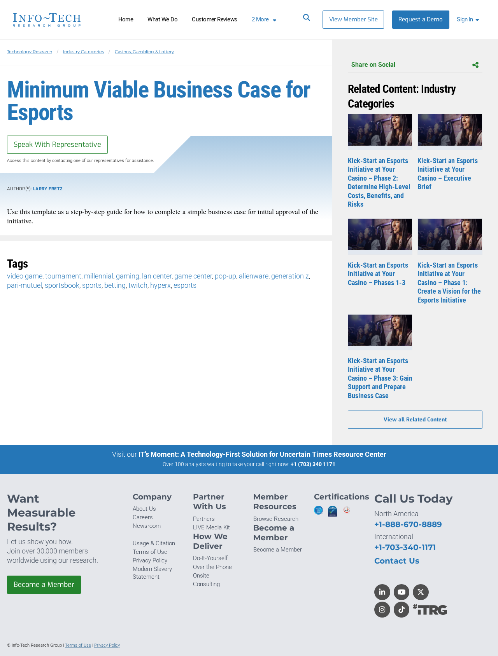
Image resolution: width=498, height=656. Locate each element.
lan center (157, 276)
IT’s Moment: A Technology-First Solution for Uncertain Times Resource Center (262, 454)
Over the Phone (212, 567)
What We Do (162, 19)
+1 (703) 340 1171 (313, 464)
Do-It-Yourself (210, 558)
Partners (204, 518)
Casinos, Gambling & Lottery (144, 51)
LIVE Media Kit (211, 527)
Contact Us (396, 561)
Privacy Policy (150, 560)
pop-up (225, 276)
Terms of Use (150, 551)
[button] (469, 19)
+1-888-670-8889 (408, 524)
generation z (290, 276)
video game (24, 276)
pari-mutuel (24, 285)
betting (115, 285)
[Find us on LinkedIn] (382, 592)
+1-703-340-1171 (405, 547)
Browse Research (275, 518)
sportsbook (62, 285)
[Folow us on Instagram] (382, 610)
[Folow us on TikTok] (402, 610)
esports (185, 285)
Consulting (206, 584)
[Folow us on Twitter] (421, 592)
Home (125, 19)
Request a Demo (420, 19)
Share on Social (373, 64)
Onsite (201, 575)
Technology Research (29, 51)
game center (193, 276)
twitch (137, 285)
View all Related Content (415, 419)
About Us (144, 508)
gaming (127, 276)
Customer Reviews (214, 19)
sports (92, 285)
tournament (63, 276)
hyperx (160, 285)
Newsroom (147, 525)
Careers (143, 517)
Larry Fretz (47, 189)
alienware (253, 276)
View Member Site (353, 19)
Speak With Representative (57, 144)
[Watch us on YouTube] (402, 592)
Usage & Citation (154, 543)
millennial (98, 276)
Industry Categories (83, 51)
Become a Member (44, 584)
